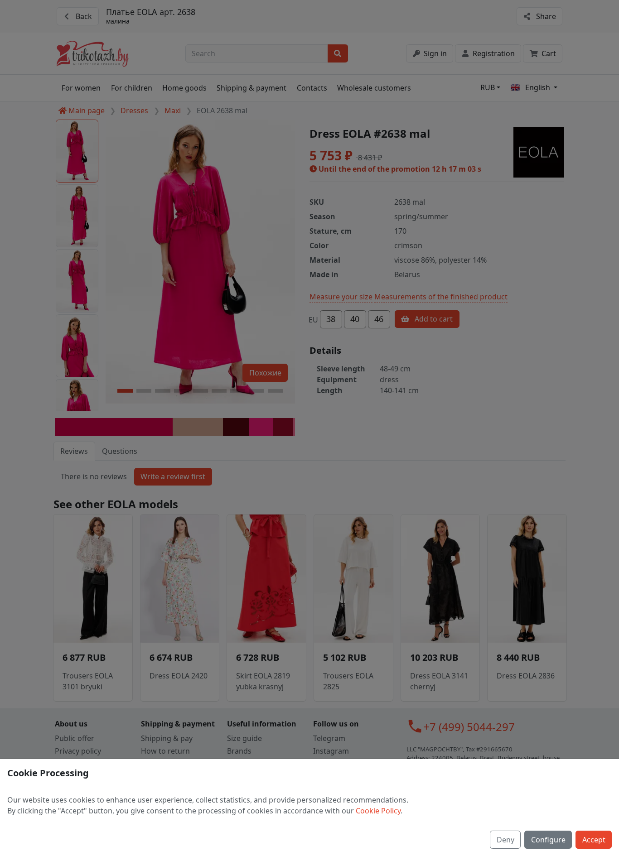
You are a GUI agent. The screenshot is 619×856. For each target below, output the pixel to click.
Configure (548, 840)
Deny (505, 840)
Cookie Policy (378, 811)
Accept (593, 840)
